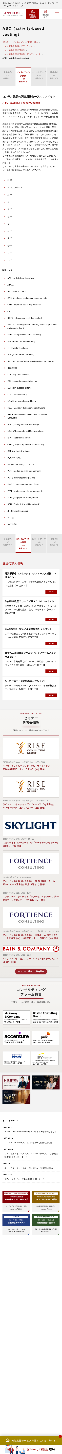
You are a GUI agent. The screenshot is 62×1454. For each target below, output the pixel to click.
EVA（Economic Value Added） (21, 341)
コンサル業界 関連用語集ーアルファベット (21, 54)
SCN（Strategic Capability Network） (24, 504)
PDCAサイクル (14, 458)
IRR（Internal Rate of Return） (21, 354)
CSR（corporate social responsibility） (24, 305)
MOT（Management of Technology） (24, 424)
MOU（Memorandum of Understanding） (26, 431)
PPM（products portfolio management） (25, 491)
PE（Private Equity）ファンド (20, 464)
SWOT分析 (12, 524)
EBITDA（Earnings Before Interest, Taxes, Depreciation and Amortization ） (32, 326)
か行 (9, 202)
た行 (9, 216)
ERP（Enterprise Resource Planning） (25, 335)
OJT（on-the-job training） (19, 451)
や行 (9, 245)
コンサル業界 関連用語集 (13, 50)
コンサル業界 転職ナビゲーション (17, 46)
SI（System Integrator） (18, 511)
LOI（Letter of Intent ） (17, 395)
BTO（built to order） (17, 291)
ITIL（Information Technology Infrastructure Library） (31, 361)
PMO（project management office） (23, 484)
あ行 (9, 194)
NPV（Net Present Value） (19, 438)
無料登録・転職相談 (33, 16)
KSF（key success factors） (20, 388)
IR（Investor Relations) (17, 348)
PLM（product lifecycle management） (24, 471)
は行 (9, 231)
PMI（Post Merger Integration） (21, 478)
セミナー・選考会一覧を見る (31, 971)
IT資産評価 (12, 368)
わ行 (9, 260)
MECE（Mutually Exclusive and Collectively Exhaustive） (27, 416)
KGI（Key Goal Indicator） (19, 375)
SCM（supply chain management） (23, 498)
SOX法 (10, 517)
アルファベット (14, 187)
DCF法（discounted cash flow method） (25, 318)
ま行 (9, 238)
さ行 (9, 209)
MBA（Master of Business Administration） (26, 408)
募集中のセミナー (45, 16)
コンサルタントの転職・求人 (25, 42)
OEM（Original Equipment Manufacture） (26, 444)
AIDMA (10, 285)
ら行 (9, 253)
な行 (9, 224)
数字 (9, 180)
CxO (9, 311)
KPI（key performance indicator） (22, 381)
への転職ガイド (7, 75)
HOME (5, 42)
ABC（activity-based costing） (21, 278)
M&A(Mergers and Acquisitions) (21, 401)
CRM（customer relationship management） (27, 298)
